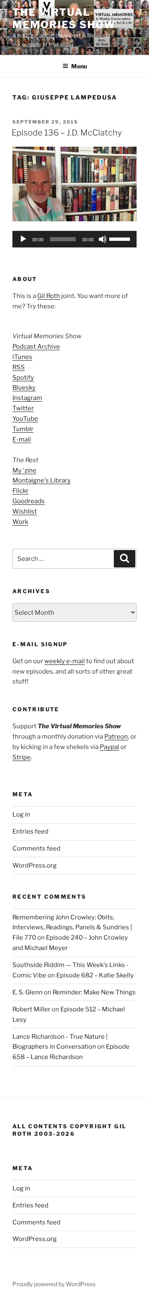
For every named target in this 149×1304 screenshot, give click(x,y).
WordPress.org (34, 865)
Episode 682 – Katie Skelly (95, 975)
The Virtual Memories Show (63, 18)
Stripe (21, 757)
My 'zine (24, 470)
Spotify (23, 377)
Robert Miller (31, 1009)
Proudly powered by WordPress (54, 1283)
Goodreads (28, 501)
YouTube (25, 418)
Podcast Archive (36, 346)
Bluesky (24, 387)
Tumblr (23, 429)
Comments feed (36, 848)
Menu (79, 66)
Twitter (23, 408)
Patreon (116, 736)
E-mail (21, 439)
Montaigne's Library (41, 480)
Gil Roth (48, 296)
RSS (18, 367)
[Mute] (103, 239)
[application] (74, 239)
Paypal (109, 747)
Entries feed (30, 831)
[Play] (23, 239)
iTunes (22, 357)
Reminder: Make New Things (94, 992)
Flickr (20, 490)
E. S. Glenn (27, 992)
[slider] (120, 238)
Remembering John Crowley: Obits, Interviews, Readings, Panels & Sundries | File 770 (72, 928)
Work (20, 522)
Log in (21, 814)
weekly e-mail (64, 661)
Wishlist (24, 511)
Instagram (27, 398)
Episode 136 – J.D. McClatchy (67, 133)
